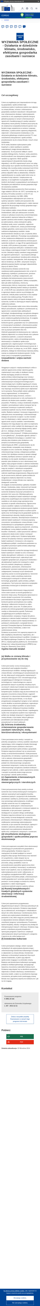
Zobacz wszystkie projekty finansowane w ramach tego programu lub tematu (20, 1019)
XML (21, 1036)
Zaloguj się (22, 8)
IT (19, 26)
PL (24, 26)
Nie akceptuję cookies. (20, 1303)
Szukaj (32, 8)
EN (7, 26)
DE (3, 26)
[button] (27, 8)
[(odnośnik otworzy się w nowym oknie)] (8, 7)
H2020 (6, 20)
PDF (21, 1042)
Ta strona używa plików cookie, (14, 1291)
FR (15, 26)
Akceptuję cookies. (20, 1298)
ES (11, 26)
